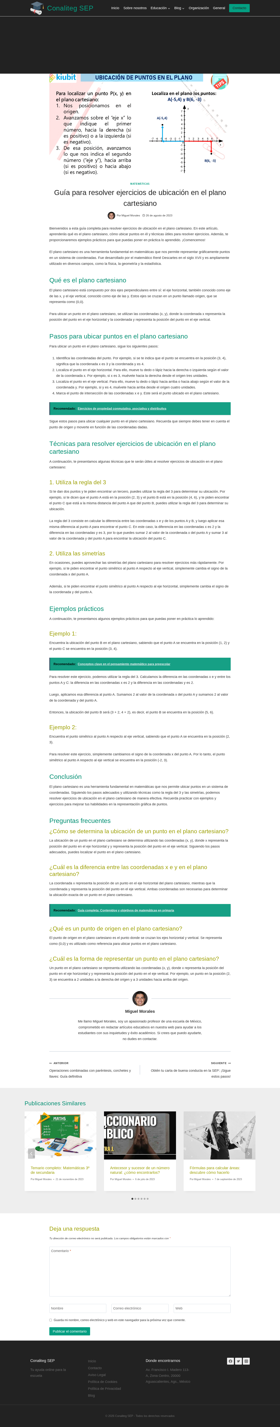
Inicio (115, 8)
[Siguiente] (248, 1153)
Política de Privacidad (104, 1389)
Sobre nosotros (135, 8)
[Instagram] (246, 1361)
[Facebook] (230, 1361)
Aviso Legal (97, 1375)
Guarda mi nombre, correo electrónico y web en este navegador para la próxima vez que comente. (120, 1320)
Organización (199, 8)
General (219, 8)
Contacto (239, 8)
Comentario (61, 1251)
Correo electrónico (127, 1308)
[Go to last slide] (31, 1153)
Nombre (57, 1308)
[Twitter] (238, 1361)
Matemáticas (140, 184)
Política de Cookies (102, 1382)
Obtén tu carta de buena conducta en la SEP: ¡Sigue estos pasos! (191, 1070)
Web (178, 1308)
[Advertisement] (140, 45)
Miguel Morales (140, 1011)
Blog (91, 1395)
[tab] (132, 1199)
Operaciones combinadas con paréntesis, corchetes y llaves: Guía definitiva (90, 1070)
